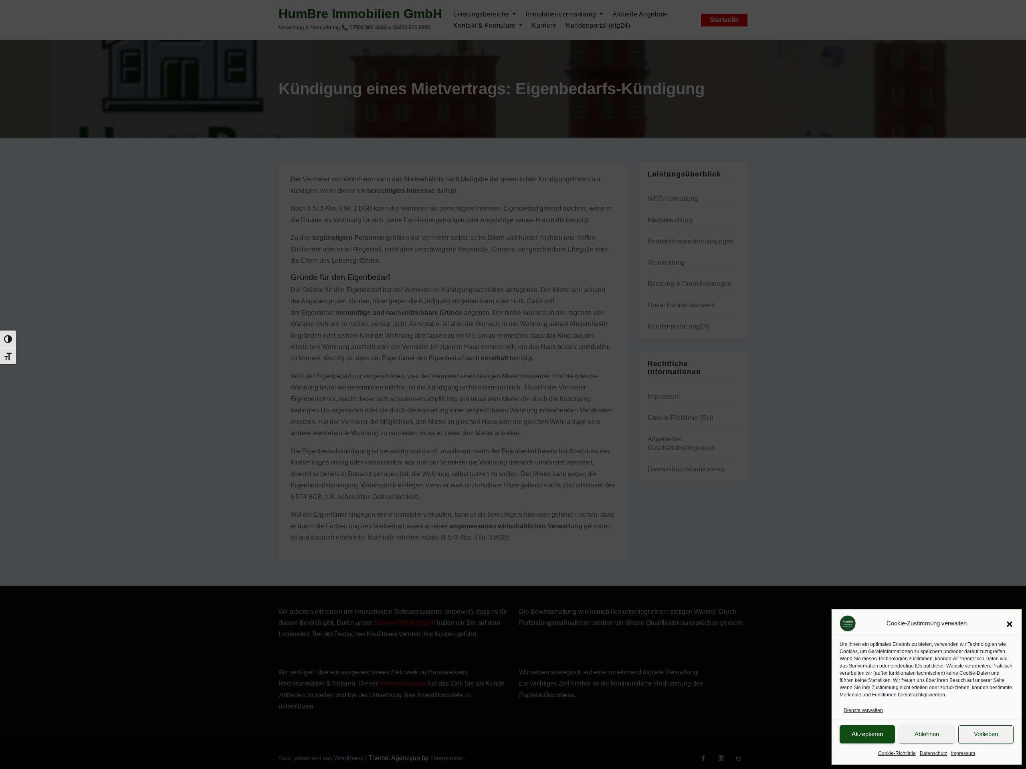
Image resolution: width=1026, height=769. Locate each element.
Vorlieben (986, 733)
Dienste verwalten (863, 710)
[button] (1010, 623)
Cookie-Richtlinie (897, 753)
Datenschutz (933, 753)
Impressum (963, 753)
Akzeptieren (867, 733)
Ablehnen (927, 733)
